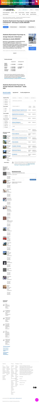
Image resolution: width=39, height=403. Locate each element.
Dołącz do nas (12, 5)
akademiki (27, 12)
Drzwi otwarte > (6, 348)
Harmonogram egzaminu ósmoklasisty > (5, 353)
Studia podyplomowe (25, 92)
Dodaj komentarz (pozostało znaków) (18, 172)
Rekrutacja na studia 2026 (20, 7)
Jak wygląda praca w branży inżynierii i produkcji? (4, 377)
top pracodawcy (5, 14)
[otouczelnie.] (9, 10)
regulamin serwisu (12, 398)
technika (23, 14)
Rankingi (28, 5)
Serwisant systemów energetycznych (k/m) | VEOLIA (13, 373)
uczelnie (12, 12)
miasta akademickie (6, 12)
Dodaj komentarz (33, 179)
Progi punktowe (31, 26)
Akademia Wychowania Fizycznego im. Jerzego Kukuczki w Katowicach (14, 78)
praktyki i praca (33, 12)
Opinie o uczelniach (20, 5)
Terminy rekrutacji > (6, 346)
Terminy (31, 9)
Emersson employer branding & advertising (12, 401)
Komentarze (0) (5, 24)
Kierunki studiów (22, 26)
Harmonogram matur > (5, 350)
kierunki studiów (21, 12)
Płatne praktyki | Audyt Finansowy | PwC (16, 380)
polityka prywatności (18, 398)
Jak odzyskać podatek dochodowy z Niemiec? (8, 367)
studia (16, 12)
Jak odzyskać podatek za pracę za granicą (4, 367)
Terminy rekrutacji (13, 26)
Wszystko (5, 26)
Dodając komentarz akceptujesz (17, 182)
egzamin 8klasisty (33, 14)
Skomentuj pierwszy (36, 400)
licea (20, 14)
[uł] (19, 2)
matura (27, 14)
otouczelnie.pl (5, 398)
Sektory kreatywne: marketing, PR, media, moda (8, 372)
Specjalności (15, 92)
